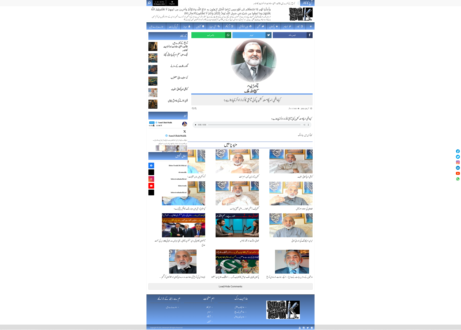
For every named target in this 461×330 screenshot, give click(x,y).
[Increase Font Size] (195, 108)
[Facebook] (457, 151)
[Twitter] (457, 156)
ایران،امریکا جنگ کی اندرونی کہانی (302, 241)
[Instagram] (457, 162)
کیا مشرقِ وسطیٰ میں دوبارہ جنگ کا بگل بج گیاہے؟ (189, 209)
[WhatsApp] (457, 178)
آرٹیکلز (209, 317)
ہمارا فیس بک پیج (239, 312)
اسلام (209, 312)
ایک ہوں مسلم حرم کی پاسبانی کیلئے (284, 3)
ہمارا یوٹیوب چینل (239, 307)
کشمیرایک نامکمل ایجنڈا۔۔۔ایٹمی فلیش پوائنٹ (244, 209)
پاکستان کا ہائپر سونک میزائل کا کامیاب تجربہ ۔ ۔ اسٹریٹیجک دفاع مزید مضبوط (235, 277)
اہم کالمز (208, 307)
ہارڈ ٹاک (300, 135)
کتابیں (209, 321)
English (172, 3)
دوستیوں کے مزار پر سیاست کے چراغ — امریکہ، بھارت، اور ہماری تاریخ (289, 277)
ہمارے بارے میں (156, 26)
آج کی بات (173, 26)
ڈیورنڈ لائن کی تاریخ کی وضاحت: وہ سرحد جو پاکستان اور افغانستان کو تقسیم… (182, 277)
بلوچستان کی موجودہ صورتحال (304, 209)
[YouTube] (457, 173)
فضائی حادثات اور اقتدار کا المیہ (249, 241)
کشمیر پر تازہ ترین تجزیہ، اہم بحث (249, 177)
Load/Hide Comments (230, 286)
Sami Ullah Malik (177, 136)
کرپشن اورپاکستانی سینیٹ (305, 177)
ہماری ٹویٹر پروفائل (239, 317)
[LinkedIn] (457, 167)
